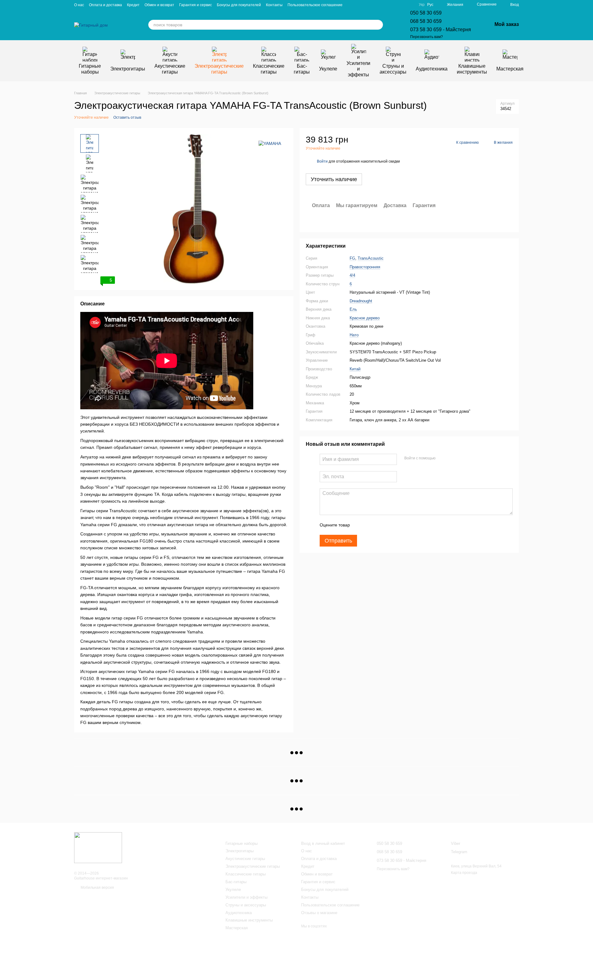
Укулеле (328, 68)
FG (352, 258)
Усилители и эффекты (358, 69)
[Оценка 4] (390, 524)
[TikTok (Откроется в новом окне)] (408, 4)
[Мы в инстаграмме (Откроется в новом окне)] (401, 4)
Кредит (133, 5)
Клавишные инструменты (472, 68)
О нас (79, 5)
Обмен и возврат (159, 5)
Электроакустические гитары (219, 68)
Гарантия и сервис (195, 5)
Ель (353, 309)
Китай (355, 368)
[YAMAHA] (270, 143)
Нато (354, 334)
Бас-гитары (302, 68)
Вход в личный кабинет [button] (323, 843)
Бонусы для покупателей (239, 5)
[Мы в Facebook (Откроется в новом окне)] (386, 4)
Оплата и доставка (105, 5)
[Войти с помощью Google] (452, 458)
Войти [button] (322, 161)
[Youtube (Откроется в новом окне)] (394, 4)
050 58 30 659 (426, 12)
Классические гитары (268, 68)
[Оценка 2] (370, 524)
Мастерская (510, 68)
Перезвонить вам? (426, 37)
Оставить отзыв (127, 117)
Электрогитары (127, 68)
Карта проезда (464, 873)
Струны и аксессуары (393, 68)
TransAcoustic (371, 258)
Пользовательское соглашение (315, 5)
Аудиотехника (432, 68)
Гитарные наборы (90, 68)
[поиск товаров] (378, 25)
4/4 (352, 275)
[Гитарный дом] (98, 847)
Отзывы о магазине (319, 912)
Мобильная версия (97, 887)
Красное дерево (365, 317)
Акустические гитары (169, 68)
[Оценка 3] (380, 524)
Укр (422, 4)
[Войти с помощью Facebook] (442, 458)
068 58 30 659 (426, 21)
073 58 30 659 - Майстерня (440, 29)
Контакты (274, 5)
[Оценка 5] (400, 524)
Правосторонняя (365, 266)
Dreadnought (361, 300)
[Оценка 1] (360, 524)
